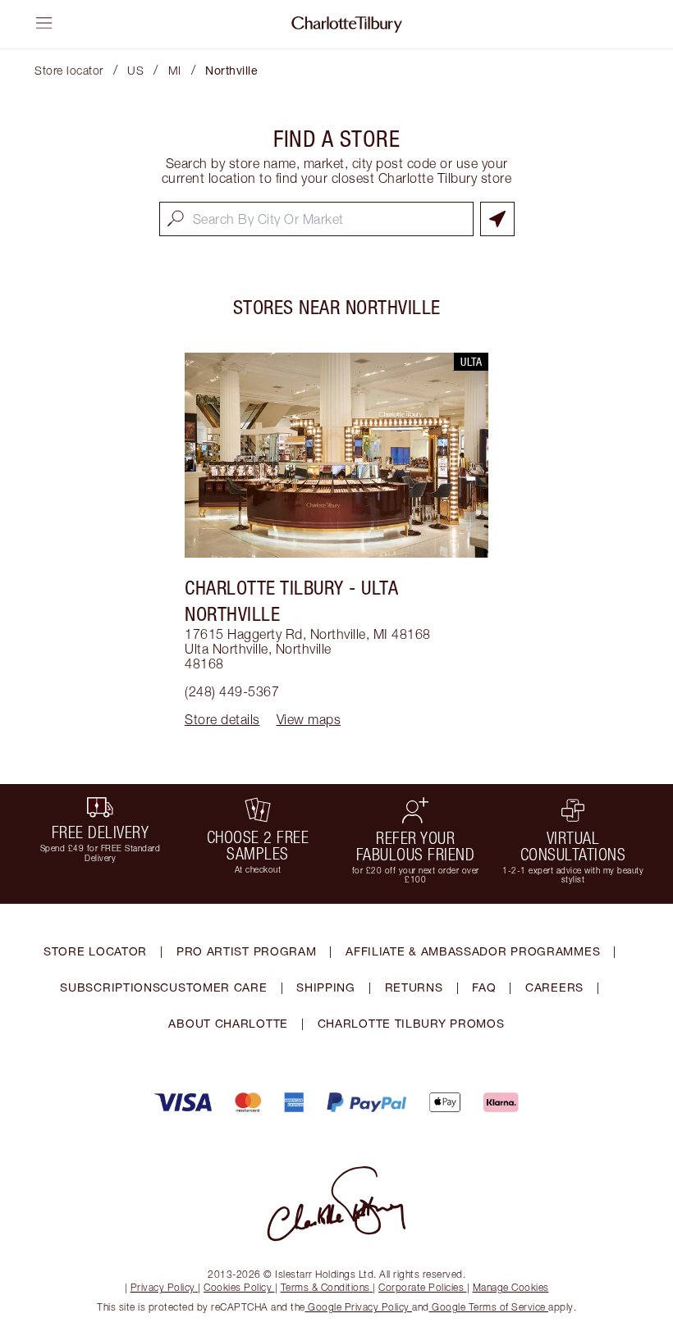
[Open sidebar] (44, 23)
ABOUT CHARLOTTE (228, 1023)
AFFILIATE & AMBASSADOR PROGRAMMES (473, 951)
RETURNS (414, 987)
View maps (309, 719)
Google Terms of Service (489, 1307)
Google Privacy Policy (359, 1307)
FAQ (484, 987)
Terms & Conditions (325, 1287)
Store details (222, 719)
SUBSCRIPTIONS (110, 987)
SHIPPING (325, 987)
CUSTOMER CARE (213, 987)
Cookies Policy (238, 1287)
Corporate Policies (421, 1287)
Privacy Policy (162, 1287)
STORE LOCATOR (95, 951)
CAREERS (554, 987)
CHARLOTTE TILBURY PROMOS (411, 1023)
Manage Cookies (511, 1287)
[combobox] (316, 219)
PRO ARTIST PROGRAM (246, 951)
